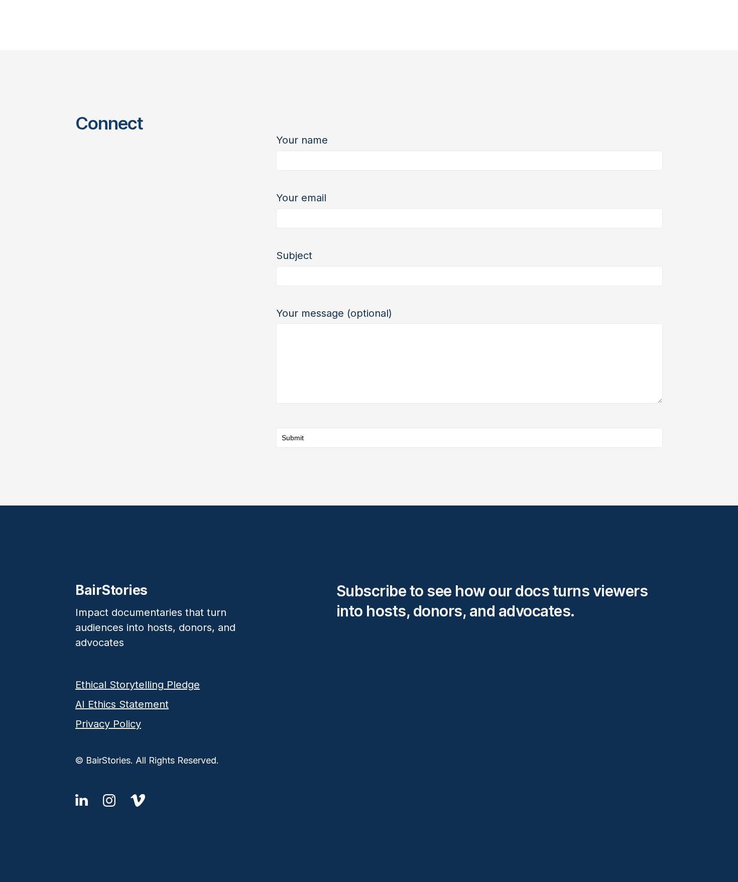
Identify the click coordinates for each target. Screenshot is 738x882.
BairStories (369, 25)
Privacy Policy (108, 724)
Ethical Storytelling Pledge (137, 685)
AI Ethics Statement (122, 704)
